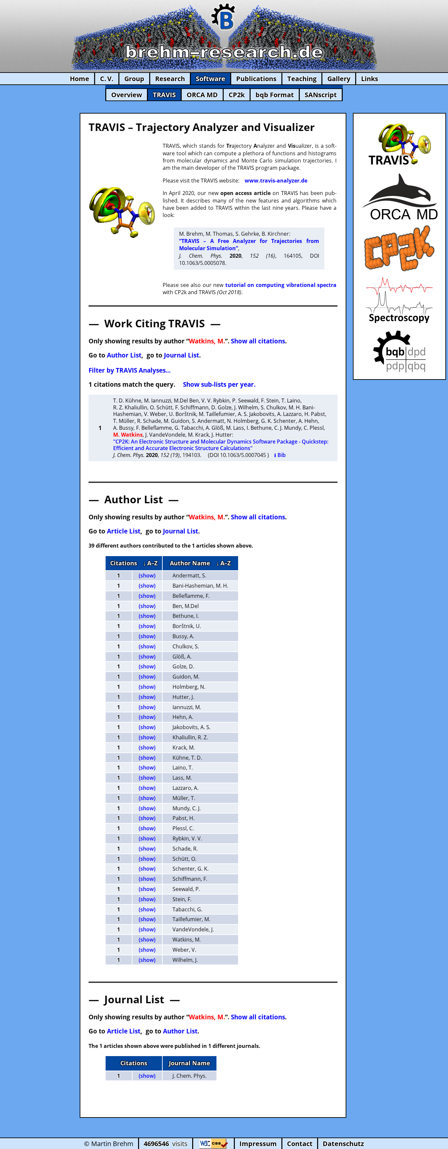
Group (134, 78)
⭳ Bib (280, 455)
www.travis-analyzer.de (276, 180)
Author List (124, 355)
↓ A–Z (150, 563)
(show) (147, 575)
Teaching (301, 78)
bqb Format (274, 94)
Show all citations (258, 341)
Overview (126, 94)
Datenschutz (343, 1143)
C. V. (106, 78)
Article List (123, 531)
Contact (300, 1143)
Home (79, 78)
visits (166, 1143)
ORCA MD (202, 94)
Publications (256, 78)
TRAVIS (164, 94)
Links (369, 78)
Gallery (338, 78)
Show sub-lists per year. (219, 384)
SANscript (321, 94)
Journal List (181, 355)
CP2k (237, 94)
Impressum (258, 1143)
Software (210, 78)
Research (170, 78)
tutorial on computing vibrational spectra (281, 285)
